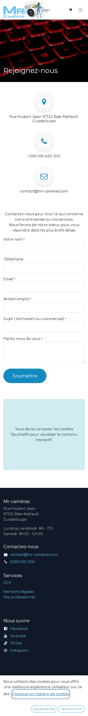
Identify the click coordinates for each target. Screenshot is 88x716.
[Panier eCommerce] (70, 10)
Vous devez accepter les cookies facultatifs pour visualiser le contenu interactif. (44, 434)
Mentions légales (18, 592)
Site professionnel (19, 597)
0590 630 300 (22, 562)
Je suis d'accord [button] (71, 709)
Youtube (18, 636)
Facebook (19, 629)
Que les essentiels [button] (44, 709)
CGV (7, 582)
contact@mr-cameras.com (34, 554)
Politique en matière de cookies (40, 694)
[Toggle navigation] (80, 9)
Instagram (19, 650)
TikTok (16, 643)
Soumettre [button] (25, 376)
